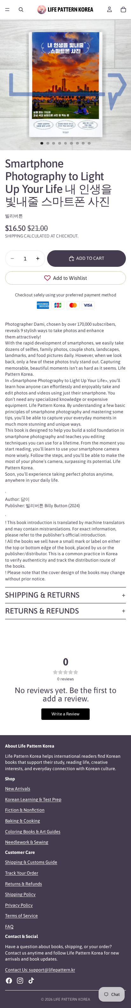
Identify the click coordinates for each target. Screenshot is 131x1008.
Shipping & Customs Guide (31, 862)
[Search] (21, 10)
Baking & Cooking (22, 820)
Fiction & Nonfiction (25, 810)
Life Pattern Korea (71, 999)
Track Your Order (21, 873)
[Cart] (123, 10)
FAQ (9, 926)
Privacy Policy (19, 905)
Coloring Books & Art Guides (32, 831)
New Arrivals (17, 788)
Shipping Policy (20, 894)
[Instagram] (20, 980)
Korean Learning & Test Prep (33, 799)
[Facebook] (9, 980)
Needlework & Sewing (26, 842)
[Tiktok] (31, 980)
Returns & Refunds (42, 611)
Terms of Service (21, 915)
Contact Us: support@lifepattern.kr (40, 969)
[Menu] (7, 9)
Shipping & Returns (42, 595)
